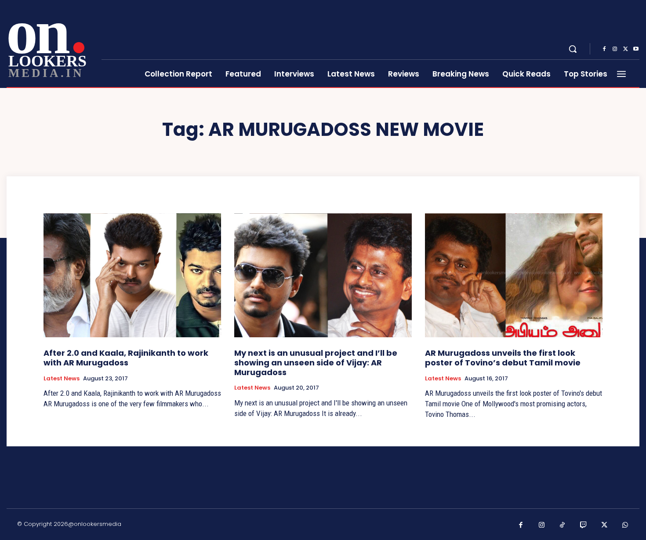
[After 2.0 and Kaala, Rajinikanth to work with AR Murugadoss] (132, 275)
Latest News (62, 378)
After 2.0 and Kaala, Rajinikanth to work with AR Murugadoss (126, 357)
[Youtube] (636, 49)
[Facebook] (604, 49)
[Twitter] (625, 49)
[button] (572, 48)
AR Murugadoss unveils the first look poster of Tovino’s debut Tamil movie (503, 357)
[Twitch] (583, 525)
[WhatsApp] (625, 525)
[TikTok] (562, 525)
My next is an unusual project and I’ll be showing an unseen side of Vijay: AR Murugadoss (315, 362)
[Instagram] (615, 49)
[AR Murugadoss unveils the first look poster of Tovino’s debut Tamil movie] (513, 275)
